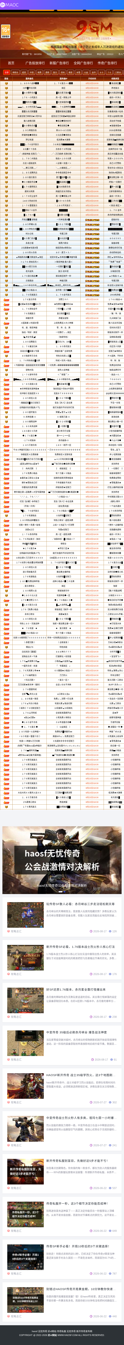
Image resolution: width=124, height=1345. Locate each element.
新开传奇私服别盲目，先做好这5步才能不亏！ (77, 1160)
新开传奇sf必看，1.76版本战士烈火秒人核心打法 (80, 946)
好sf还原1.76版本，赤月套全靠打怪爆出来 (76, 989)
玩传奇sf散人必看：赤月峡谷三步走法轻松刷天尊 (80, 904)
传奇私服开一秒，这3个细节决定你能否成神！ (77, 1203)
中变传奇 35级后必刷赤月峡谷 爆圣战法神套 (76, 1032)
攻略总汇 (16, 931)
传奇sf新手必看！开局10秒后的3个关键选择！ (78, 1246)
